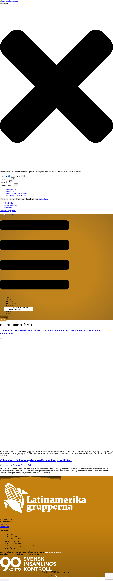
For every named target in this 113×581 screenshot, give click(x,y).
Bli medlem (8, 534)
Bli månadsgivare (10, 536)
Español (8, 313)
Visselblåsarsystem (11, 548)
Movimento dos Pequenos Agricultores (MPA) (19, 308)
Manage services (10, 191)
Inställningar (20, 199)
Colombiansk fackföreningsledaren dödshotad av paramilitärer (36, 460)
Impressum (8, 207)
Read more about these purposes (15, 195)
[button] (56, 86)
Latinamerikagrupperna (8, 211)
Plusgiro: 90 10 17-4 (11, 541)
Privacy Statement (10, 205)
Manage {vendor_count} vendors (16, 193)
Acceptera (4, 199)
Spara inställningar (32, 199)
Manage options (10, 189)
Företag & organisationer (13, 543)
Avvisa (12, 199)
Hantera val (4, 580)
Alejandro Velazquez (61, 576)
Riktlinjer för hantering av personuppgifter (20, 546)
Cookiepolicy (9, 203)
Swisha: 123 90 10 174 (12, 539)
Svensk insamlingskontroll (54, 552)
